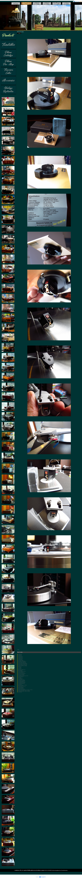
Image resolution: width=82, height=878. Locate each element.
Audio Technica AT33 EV (22, 662)
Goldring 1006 (20, 656)
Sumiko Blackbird (21, 676)
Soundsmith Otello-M (21, 683)
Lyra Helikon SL (20, 678)
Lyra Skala (19, 667)
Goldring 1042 (20, 657)
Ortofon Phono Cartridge (22, 671)
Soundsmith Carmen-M (21, 682)
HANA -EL (19, 666)
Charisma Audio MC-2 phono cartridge (24, 690)
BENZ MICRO (20, 670)
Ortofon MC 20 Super (21, 672)
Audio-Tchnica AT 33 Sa (21, 686)
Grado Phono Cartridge (21, 680)
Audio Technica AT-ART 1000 (22, 664)
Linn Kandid (20, 684)
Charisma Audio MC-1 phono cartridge (24, 691)
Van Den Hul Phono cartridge (22, 665)
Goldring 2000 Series (21, 679)
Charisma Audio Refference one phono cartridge (25, 689)
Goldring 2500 (20, 658)
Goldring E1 (20, 654)
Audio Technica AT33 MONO (22, 663)
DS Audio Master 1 (21, 687)
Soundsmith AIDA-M (21, 681)
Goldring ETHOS (20, 660)
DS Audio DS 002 (20, 688)
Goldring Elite (20, 659)
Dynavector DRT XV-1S (21, 669)
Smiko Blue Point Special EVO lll (23, 675)
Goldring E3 (20, 655)
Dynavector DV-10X (21, 674)
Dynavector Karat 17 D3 (21, 673)
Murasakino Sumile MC (21, 661)
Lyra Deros (19, 668)
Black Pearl (19, 677)
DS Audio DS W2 (20, 685)
